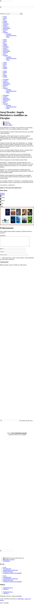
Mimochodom (6, 28)
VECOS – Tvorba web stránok (14, 596)
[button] (17, 196)
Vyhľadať (2, 13)
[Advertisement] (17, 342)
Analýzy (5, 25)
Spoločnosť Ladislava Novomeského (12, 573)
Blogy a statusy (8, 125)
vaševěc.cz (6, 589)
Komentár (3, 235)
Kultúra (5, 21)
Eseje (4, 31)
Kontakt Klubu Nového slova (10, 570)
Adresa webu (3, 254)
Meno (2, 248)
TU (14, 185)
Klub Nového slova (8, 571)
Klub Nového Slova (11, 35)
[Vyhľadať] (21, 14)
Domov (5, 18)
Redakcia (2, 193)
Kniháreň (8, 34)
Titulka (5, 16)
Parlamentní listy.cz (8, 587)
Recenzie (5, 29)
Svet (4, 19)
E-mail (2, 251)
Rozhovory (6, 26)
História (5, 22)
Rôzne (8, 37)
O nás (4, 567)
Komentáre (6, 24)
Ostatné (5, 32)
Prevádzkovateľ (7, 568)
